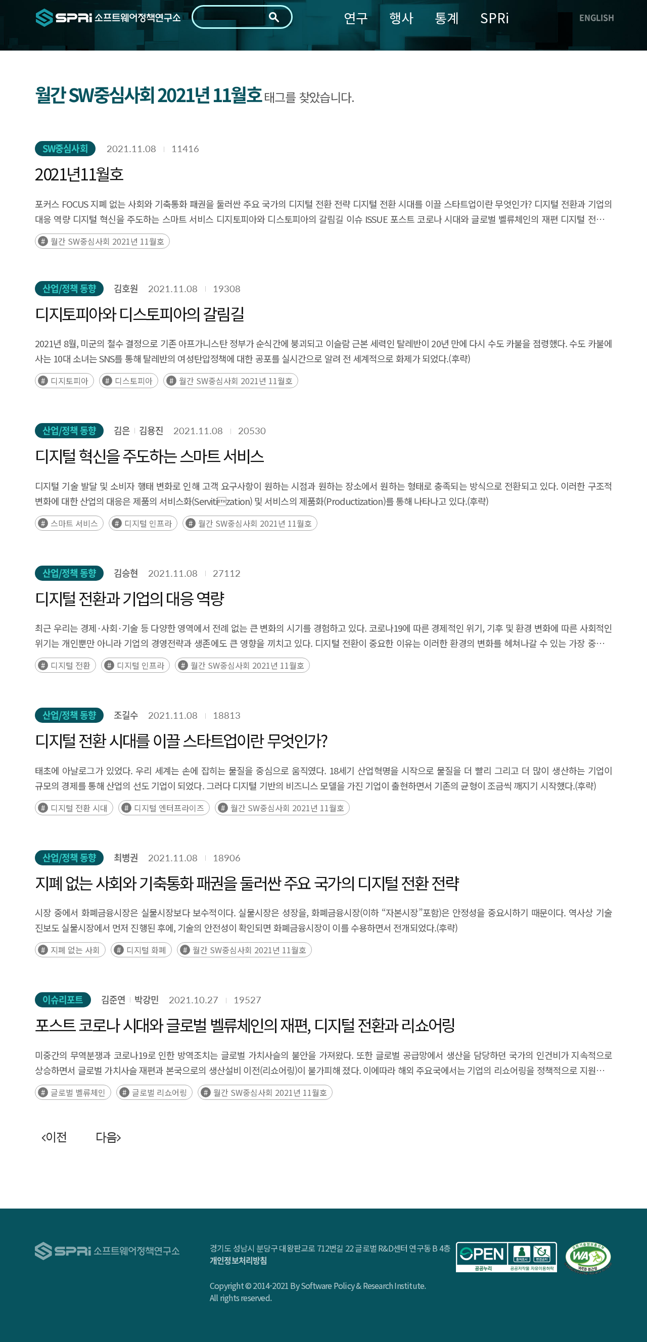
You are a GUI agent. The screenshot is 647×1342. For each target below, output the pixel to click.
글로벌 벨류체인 (78, 1092)
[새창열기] (506, 1257)
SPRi (494, 17)
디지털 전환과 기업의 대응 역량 (129, 598)
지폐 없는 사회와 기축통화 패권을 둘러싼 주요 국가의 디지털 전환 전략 (246, 882)
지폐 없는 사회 (75, 950)
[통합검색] (274, 17)
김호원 (126, 288)
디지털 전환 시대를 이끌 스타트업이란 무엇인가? (181, 740)
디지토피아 (69, 381)
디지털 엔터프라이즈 (169, 808)
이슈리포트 (62, 999)
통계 (447, 17)
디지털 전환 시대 (79, 808)
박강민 (146, 999)
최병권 (126, 857)
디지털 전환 (70, 665)
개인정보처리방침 (238, 1260)
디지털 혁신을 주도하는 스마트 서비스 (149, 455)
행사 (401, 17)
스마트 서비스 (74, 523)
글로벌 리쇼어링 (159, 1092)
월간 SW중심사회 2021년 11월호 (107, 241)
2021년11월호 (78, 173)
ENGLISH (596, 17)
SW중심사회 (65, 148)
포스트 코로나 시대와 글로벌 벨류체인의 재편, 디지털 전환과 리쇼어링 (245, 1024)
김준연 (113, 999)
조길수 (126, 715)
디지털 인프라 (148, 523)
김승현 (126, 573)
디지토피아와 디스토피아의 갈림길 (139, 313)
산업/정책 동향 (69, 288)
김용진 (151, 430)
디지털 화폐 (146, 950)
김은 (122, 430)
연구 (356, 17)
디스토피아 (134, 381)
